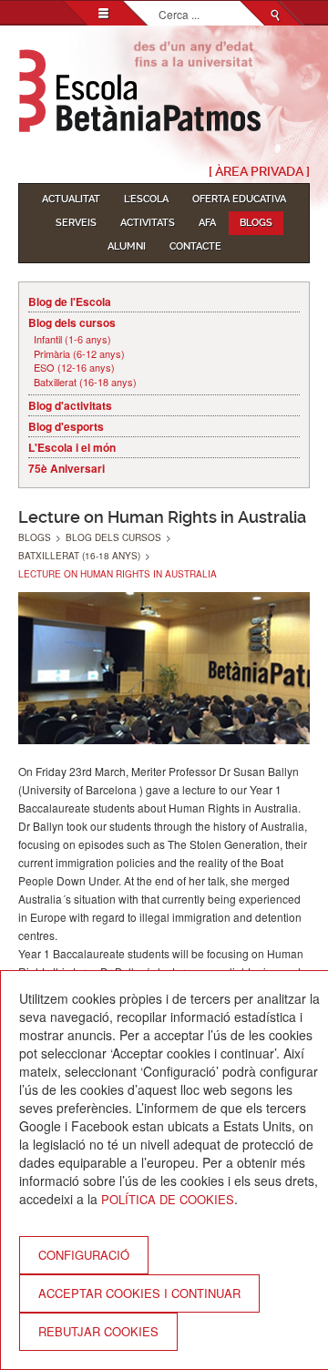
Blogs (256, 223)
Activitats (147, 223)
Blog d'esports (66, 426)
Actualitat (71, 199)
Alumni (127, 246)
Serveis (76, 223)
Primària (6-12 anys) (79, 354)
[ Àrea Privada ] (259, 171)
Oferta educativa (239, 199)
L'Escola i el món (72, 447)
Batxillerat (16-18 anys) (85, 382)
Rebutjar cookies (98, 1331)
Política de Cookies (167, 1199)
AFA (207, 223)
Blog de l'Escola (69, 301)
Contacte (195, 246)
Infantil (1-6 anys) (72, 339)
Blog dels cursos (72, 322)
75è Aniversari (66, 468)
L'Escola (146, 199)
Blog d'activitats (70, 405)
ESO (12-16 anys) (74, 367)
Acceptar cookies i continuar (139, 1293)
